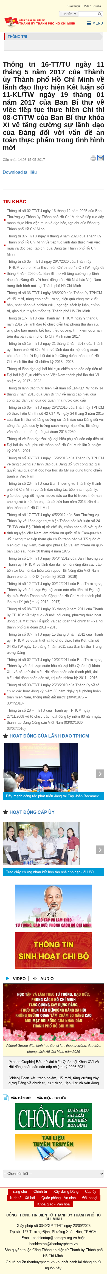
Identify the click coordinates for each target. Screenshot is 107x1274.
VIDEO (19, 978)
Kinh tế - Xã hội (22, 1198)
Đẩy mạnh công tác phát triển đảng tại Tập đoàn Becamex (52, 796)
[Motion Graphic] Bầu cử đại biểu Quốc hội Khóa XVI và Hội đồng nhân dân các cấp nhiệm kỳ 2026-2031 (54, 1064)
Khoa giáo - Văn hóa (53, 1204)
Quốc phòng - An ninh (58, 1198)
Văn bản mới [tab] (21, 1098)
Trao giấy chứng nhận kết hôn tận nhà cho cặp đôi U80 (50, 872)
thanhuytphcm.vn (41, 1262)
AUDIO (47, 978)
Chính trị (40, 1191)
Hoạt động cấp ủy (32, 812)
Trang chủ (19, 1191)
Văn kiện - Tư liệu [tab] (51, 1098)
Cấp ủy (90, 1191)
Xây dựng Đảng (66, 1191)
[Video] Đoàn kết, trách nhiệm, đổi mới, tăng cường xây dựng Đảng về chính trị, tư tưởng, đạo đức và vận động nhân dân (54, 1081)
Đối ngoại (89, 1198)
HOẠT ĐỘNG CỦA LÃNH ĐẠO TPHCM (49, 736)
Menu (97, 23)
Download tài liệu (20, 172)
